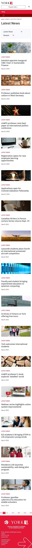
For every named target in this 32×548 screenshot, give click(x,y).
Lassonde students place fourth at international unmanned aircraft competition (15, 251)
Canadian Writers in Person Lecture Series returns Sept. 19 (15, 219)
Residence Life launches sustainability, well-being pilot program (15, 467)
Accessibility (4, 543)
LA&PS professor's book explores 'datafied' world (12, 375)
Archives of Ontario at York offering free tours (13, 315)
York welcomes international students (14, 345)
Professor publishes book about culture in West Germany (15, 94)
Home (2, 19)
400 (19, 513)
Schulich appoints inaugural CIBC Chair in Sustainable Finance (14, 63)
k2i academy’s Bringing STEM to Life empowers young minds (16, 435)
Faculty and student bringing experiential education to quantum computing (14, 283)
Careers (3, 544)
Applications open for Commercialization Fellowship (15, 189)
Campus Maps (4, 537)
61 (7, 513)
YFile (3, 12)
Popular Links (13, 7)
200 (13, 513)
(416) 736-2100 (5, 535)
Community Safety (5, 539)
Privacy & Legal (4, 541)
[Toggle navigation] (3, 15)
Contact (3, 533)
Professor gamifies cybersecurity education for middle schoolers (13, 499)
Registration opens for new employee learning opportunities (13, 158)
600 (25, 513)
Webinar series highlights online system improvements (16, 405)
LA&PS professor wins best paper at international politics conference (14, 125)
